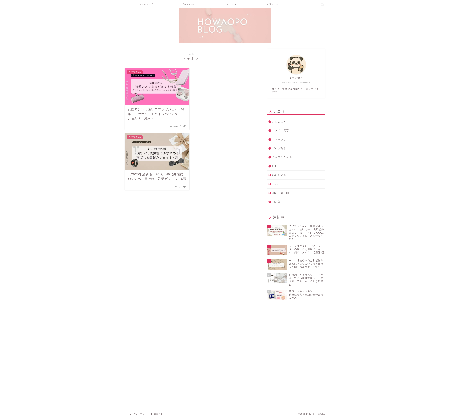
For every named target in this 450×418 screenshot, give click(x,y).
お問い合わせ (273, 4)
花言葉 (276, 201)
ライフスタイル (282, 157)
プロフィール (188, 4)
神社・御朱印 (280, 192)
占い (275, 183)
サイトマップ (146, 4)
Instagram (231, 4)
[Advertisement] (296, 323)
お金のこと (279, 121)
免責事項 (158, 414)
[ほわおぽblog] (225, 42)
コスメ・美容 (280, 130)
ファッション (280, 139)
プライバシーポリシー (138, 414)
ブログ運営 (279, 148)
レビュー (277, 166)
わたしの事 (279, 174)
